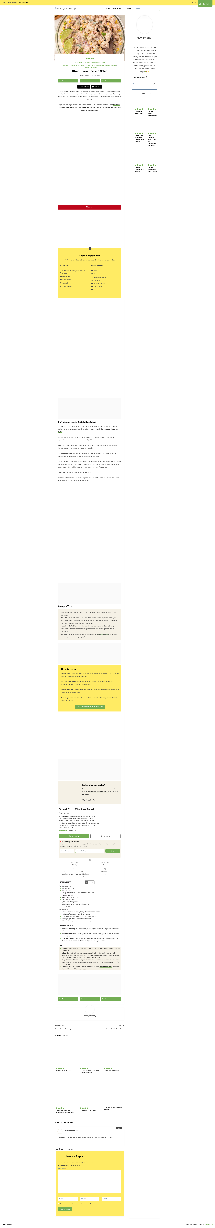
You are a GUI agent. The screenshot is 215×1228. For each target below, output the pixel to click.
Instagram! (86, 794)
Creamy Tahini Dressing (111, 1070)
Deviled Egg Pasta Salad (63, 1070)
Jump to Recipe (85, 87)
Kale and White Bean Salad (115, 1027)
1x (86, 882)
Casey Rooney (85, 75)
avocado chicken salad (91, 107)
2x (89, 882)
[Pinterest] (195, 2)
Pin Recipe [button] (106, 836)
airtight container (103, 634)
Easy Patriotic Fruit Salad (88, 1110)
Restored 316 (209, 1224)
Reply (118, 1128)
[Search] (154, 84)
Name (61, 1198)
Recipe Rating (63, 1166)
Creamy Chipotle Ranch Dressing (139, 169)
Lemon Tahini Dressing (63, 1027)
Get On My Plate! (22, 2)
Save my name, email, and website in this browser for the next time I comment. (83, 1204)
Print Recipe (97, 87)
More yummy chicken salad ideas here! (90, 707)
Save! (112, 851)
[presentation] (139, 101)
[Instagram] (192, 2)
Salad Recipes (96, 65)
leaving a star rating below (98, 791)
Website (105, 1198)
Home (107, 9)
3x (93, 882)
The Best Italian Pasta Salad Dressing (152, 169)
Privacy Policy (7, 1224)
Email (83, 1198)
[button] (86, 58)
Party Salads (85, 65)
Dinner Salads (75, 65)
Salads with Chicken (109, 65)
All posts (66, 65)
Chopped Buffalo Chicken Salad (152, 113)
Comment (62, 1168)
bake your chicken (97, 429)
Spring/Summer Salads (89, 67)
